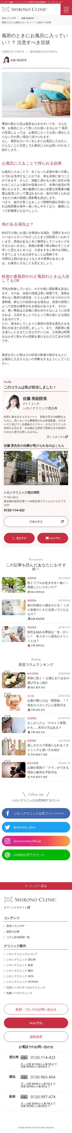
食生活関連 (32, 673)
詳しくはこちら (56, 436)
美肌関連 (31, 578)
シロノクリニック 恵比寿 (21, 959)
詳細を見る (36, 521)
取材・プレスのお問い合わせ (36, 1009)
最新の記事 (12, 931)
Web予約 (36, 1023)
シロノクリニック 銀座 (19, 965)
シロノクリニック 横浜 (19, 970)
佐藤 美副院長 (27, 18)
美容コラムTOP (9, 18)
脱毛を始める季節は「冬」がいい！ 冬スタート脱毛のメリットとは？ (48, 636)
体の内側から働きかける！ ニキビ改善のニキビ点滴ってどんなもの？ (48, 609)
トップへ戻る (38, 886)
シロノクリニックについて (21, 954)
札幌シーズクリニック (19, 993)
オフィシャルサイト (15, 907)
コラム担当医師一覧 (18, 937)
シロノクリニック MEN (20, 976)
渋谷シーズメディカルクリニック (25, 987)
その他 (30, 695)
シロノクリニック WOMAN (22, 981)
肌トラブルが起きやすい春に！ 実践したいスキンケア (48, 585)
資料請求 (36, 1037)
